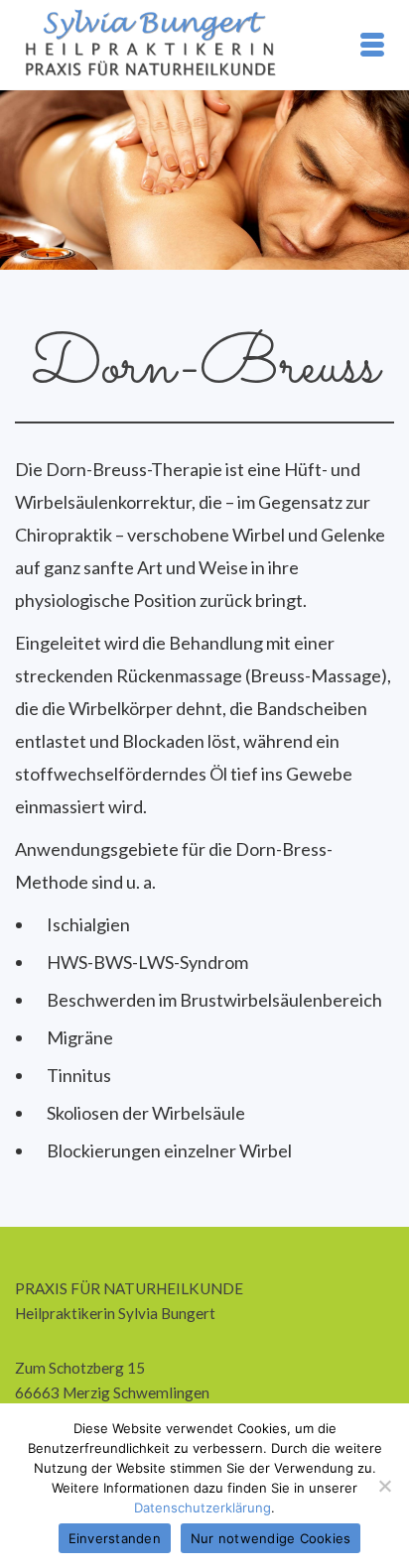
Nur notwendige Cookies (271, 1538)
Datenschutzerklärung (202, 1507)
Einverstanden (114, 1538)
